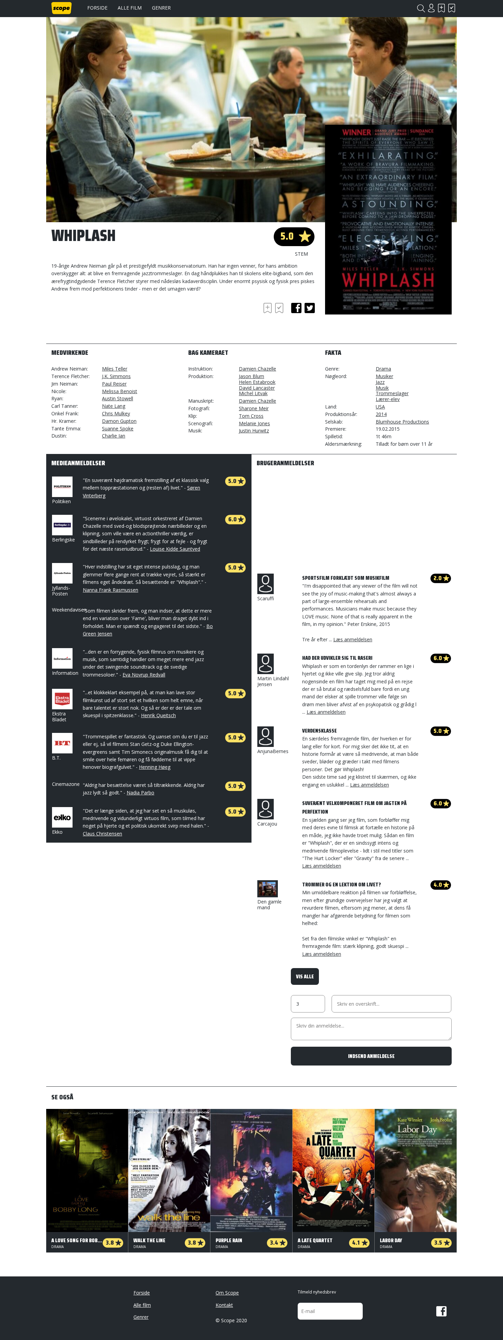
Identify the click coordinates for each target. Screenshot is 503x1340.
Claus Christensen (102, 833)
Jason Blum (251, 376)
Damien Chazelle (257, 368)
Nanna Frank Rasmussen (110, 590)
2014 (381, 414)
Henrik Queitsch (158, 715)
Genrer (161, 7)
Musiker (384, 376)
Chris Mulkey (116, 413)
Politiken (61, 501)
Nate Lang (113, 406)
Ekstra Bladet (59, 716)
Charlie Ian (113, 435)
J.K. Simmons (116, 376)
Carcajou (267, 823)
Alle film (130, 7)
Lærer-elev (388, 399)
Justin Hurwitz (254, 430)
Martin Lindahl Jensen (273, 681)
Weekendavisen (69, 609)
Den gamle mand (269, 904)
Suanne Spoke (117, 428)
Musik (382, 388)
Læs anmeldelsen (352, 639)
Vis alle (305, 976)
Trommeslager (392, 393)
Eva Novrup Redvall (143, 674)
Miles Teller (114, 368)
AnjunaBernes (272, 751)
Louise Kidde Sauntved (175, 549)
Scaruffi (265, 598)
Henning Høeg (154, 767)
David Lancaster (257, 388)
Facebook (441, 1311)
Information (65, 673)
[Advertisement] (106, 320)
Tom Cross (251, 416)
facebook (296, 308)
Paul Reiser (114, 383)
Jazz (380, 382)
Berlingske (63, 539)
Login (431, 8)
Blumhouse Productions (402, 421)
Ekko (57, 832)
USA (380, 406)
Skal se (441, 8)
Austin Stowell (117, 398)
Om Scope (227, 1292)
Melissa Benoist (119, 391)
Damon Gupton (119, 421)
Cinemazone (66, 784)
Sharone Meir (254, 408)
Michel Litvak (253, 393)
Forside (97, 7)
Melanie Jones (254, 423)
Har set (452, 8)
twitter (310, 308)
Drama (383, 368)
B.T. (56, 757)
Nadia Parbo (140, 792)
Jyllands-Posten (61, 591)
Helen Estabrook (257, 382)
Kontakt (224, 1305)
